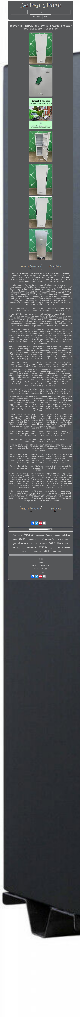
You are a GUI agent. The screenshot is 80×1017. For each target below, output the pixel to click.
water (20, 535)
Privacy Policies (40, 566)
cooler (24, 551)
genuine (57, 535)
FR (43, 572)
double (35, 551)
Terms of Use (40, 569)
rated (31, 544)
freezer (29, 534)
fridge (43, 547)
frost (22, 538)
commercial (32, 540)
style (66, 544)
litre (18, 548)
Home (41, 559)
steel (46, 550)
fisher (40, 551)
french (49, 535)
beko (51, 548)
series (36, 544)
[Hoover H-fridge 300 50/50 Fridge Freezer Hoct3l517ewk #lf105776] (41, 48)
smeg (53, 551)
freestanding (20, 543)
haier (66, 539)
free (13, 547)
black (60, 543)
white (60, 539)
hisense (43, 544)
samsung (32, 547)
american (64, 547)
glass (54, 548)
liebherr (15, 539)
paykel (59, 551)
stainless (65, 535)
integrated (40, 535)
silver (14, 535)
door (51, 543)
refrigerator (47, 539)
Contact (40, 562)
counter (30, 551)
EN (38, 572)
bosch (23, 548)
